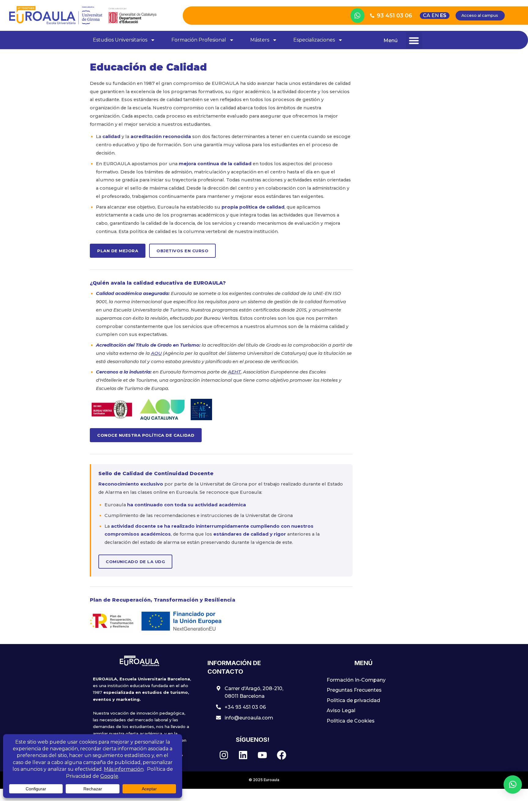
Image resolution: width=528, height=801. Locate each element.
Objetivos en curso (182, 250)
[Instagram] (224, 755)
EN (435, 15)
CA (426, 15)
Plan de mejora (117, 250)
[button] (414, 40)
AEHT (234, 372)
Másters (259, 40)
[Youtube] (262, 755)
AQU (156, 353)
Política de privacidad (353, 700)
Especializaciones (314, 40)
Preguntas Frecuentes (354, 690)
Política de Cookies (351, 721)
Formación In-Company (356, 680)
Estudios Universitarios (120, 40)
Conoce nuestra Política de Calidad (145, 435)
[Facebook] (281, 755)
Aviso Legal (341, 710)
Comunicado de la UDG (135, 561)
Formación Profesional (198, 40)
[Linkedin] (243, 755)
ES (443, 15)
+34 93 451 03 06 (245, 707)
